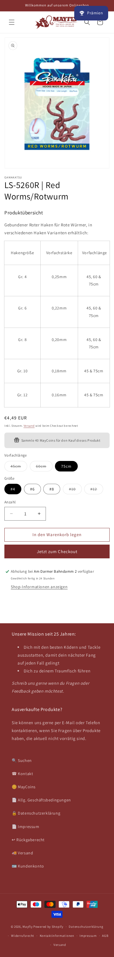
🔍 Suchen (22, 760)
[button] (11, 22)
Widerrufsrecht (22, 936)
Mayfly (28, 927)
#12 (96, 490)
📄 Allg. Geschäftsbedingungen (41, 800)
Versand (29, 426)
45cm (19, 467)
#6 (32, 489)
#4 (13, 489)
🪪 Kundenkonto (28, 866)
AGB (105, 936)
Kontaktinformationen (57, 936)
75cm (66, 466)
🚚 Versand (22, 853)
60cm (44, 467)
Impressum (88, 936)
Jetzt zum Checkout (57, 551)
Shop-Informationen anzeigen (39, 586)
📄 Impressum (25, 826)
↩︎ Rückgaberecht (28, 839)
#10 (75, 490)
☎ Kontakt (22, 773)
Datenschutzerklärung (86, 927)
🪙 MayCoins (24, 786)
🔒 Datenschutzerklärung (36, 813)
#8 (51, 489)
